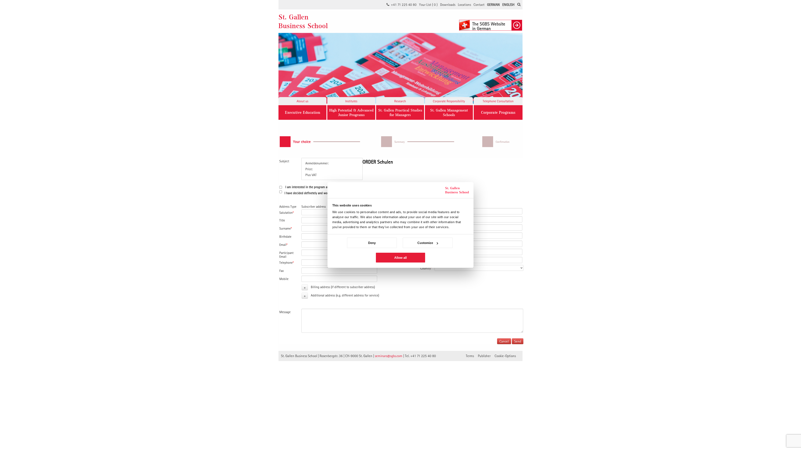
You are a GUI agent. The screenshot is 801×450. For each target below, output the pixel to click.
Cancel (504, 341)
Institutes (351, 101)
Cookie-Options (505, 356)
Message (285, 312)
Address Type (287, 206)
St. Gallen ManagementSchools (449, 112)
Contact (479, 4)
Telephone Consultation (498, 101)
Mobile (283, 279)
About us (302, 101)
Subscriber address (313, 206)
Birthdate (285, 236)
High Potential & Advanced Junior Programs (351, 112)
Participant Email (286, 254)
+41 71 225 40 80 (404, 4)
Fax (281, 270)
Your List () (428, 4)
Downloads (447, 4)
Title (282, 220)
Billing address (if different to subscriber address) (343, 287)
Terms (470, 356)
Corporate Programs (498, 112)
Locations (464, 4)
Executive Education (302, 112)
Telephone (286, 262)
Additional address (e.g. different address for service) (345, 295)
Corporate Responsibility (449, 101)
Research (400, 101)
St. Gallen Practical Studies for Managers (400, 112)
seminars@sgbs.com (388, 356)
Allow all (400, 257)
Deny (372, 243)
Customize (425, 243)
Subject (284, 161)
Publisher (484, 356)
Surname (285, 228)
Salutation (286, 212)
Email (283, 244)
